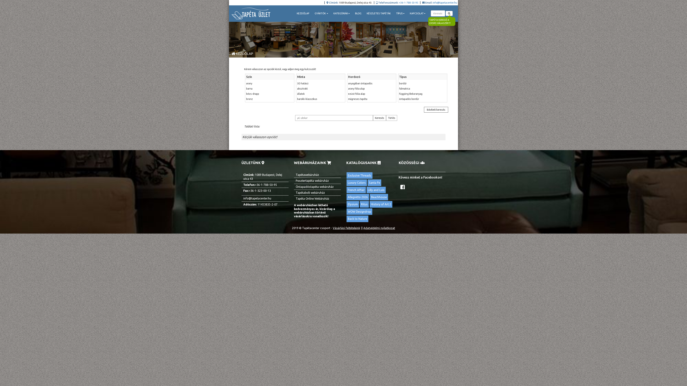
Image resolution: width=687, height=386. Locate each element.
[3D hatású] (320, 83)
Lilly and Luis (376, 190)
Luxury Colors (357, 182)
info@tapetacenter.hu (445, 2)
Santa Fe (374, 182)
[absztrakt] (320, 88)
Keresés (379, 118)
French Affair (356, 190)
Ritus (364, 204)
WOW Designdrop (359, 211)
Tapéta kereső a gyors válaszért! (440, 21)
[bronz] (269, 99)
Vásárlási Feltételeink (346, 228)
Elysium (353, 204)
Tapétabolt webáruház (310, 192)
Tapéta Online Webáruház (312, 198)
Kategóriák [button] (340, 13)
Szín (249, 76)
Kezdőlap (303, 13)
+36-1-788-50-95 (408, 2)
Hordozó (354, 76)
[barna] (269, 88)
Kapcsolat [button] (417, 13)
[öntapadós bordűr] (422, 99)
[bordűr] (422, 83)
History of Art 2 (381, 204)
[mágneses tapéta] (371, 99)
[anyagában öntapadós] (371, 83)
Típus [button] (399, 13)
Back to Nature (357, 218)
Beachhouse (379, 197)
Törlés (391, 118)
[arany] (269, 83)
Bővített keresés (436, 109)
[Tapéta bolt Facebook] (403, 188)
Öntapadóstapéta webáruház (315, 186)
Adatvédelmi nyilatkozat (379, 228)
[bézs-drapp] (269, 93)
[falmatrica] (422, 88)
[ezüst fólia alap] (371, 93)
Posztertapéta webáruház (312, 180)
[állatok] (320, 93)
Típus (403, 76)
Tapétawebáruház (307, 174)
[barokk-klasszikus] (320, 99)
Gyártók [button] (320, 13)
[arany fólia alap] (371, 88)
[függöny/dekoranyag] (422, 93)
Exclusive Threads (359, 175)
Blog (358, 13)
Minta (301, 76)
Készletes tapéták (379, 13)
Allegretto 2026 (358, 197)
